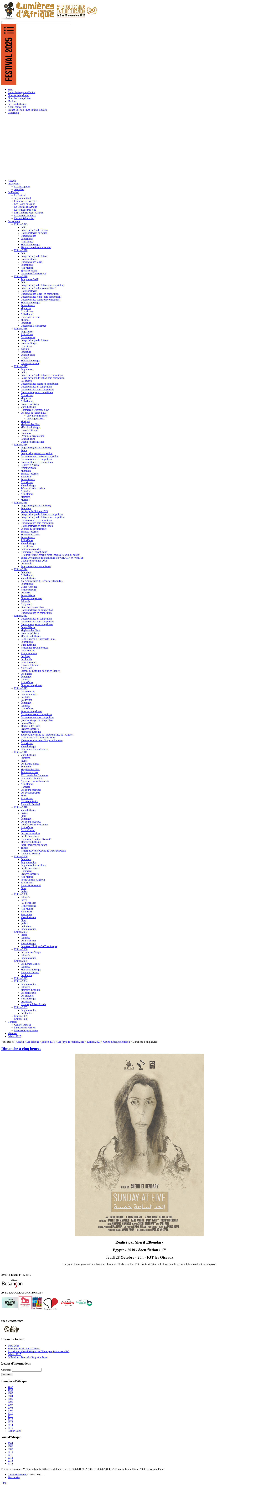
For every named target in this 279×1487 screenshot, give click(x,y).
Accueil (20, 1041)
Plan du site (14, 1477)
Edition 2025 (14, 1354)
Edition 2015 (48, 1041)
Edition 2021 (93, 1041)
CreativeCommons (17, 1474)
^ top (3, 1483)
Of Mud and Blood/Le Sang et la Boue (27, 1357)
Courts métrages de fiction (116, 1041)
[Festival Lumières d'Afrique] (49, 19)
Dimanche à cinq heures (21, 1048)
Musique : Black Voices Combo (24, 1348)
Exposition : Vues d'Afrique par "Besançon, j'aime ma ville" (38, 1351)
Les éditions (32, 1041)
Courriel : (6, 1369)
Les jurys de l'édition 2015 (70, 1041)
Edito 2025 (13, 1345)
